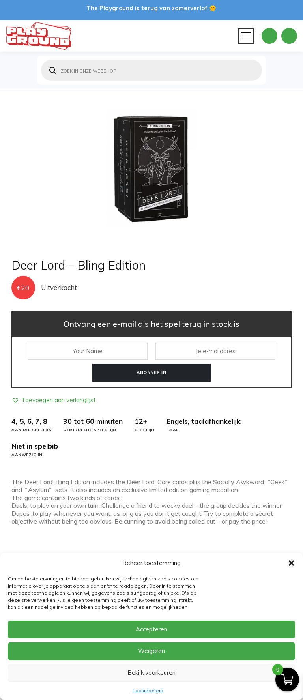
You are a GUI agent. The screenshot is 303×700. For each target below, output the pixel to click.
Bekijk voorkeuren (151, 672)
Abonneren (151, 372)
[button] (291, 563)
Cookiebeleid (147, 690)
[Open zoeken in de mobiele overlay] (151, 70)
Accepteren (151, 629)
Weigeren (151, 651)
